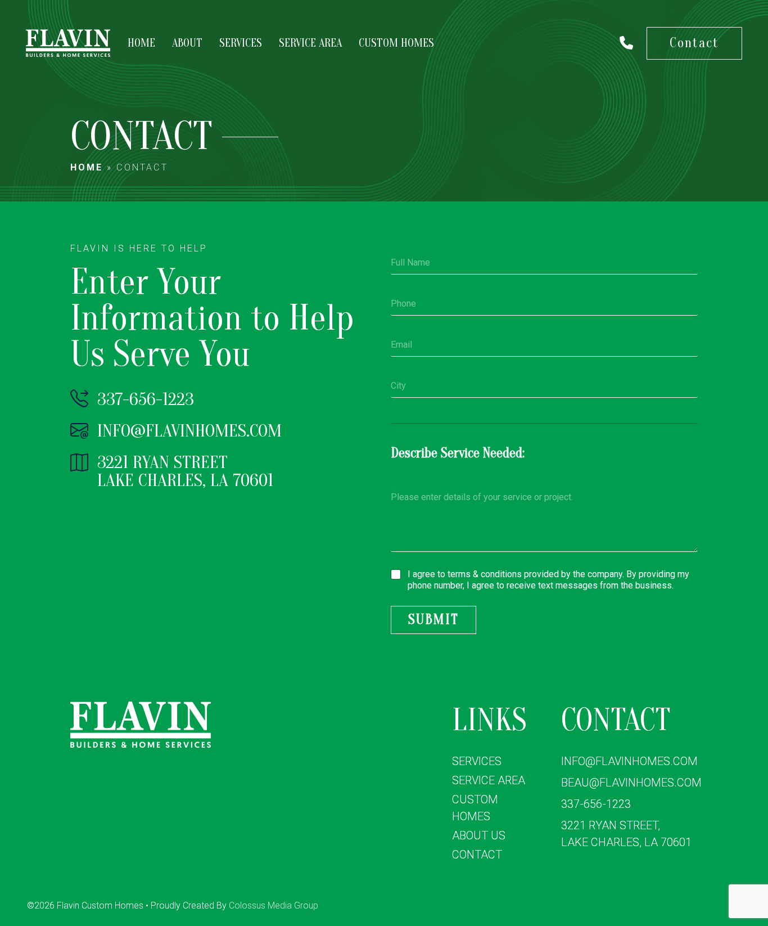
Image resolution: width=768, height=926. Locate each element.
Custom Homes (396, 43)
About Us (478, 835)
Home (141, 43)
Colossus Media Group (273, 905)
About (187, 43)
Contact (694, 43)
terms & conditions (485, 574)
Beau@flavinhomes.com (631, 782)
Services (240, 43)
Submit (433, 619)
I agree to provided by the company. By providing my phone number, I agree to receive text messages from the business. (548, 580)
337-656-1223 (143, 399)
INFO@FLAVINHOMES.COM (187, 430)
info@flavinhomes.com (629, 761)
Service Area (310, 43)
